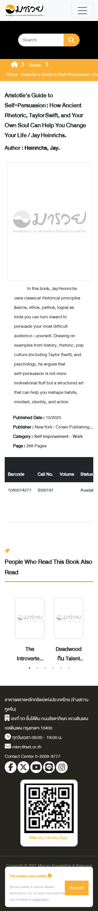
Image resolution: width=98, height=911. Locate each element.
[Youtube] (36, 767)
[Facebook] (10, 767)
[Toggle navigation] (82, 10)
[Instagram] (62, 767)
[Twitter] (23, 767)
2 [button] (37, 668)
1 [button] (29, 668)
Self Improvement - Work (58, 436)
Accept (77, 888)
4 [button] (53, 668)
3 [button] (45, 668)
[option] (29, 624)
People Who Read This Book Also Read (48, 567)
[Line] (49, 767)
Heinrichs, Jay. (42, 148)
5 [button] (61, 668)
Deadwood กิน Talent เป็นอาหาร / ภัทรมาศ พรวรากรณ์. (68, 654)
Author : (32, 148)
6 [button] (68, 668)
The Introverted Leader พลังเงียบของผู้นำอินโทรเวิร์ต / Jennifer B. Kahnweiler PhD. (30, 654)
